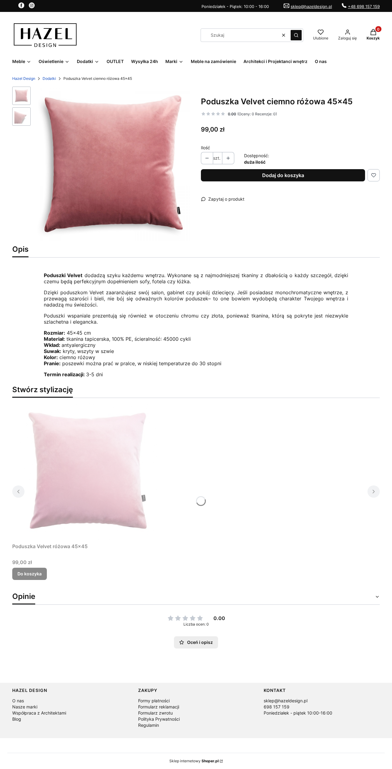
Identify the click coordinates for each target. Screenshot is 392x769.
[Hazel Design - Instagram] (32, 6)
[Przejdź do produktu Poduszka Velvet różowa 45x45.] (88, 472)
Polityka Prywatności (159, 719)
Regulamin (148, 725)
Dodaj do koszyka (283, 175)
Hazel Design (23, 78)
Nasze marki (24, 706)
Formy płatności (154, 700)
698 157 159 (276, 706)
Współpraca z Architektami (39, 712)
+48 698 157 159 (364, 6)
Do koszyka (29, 573)
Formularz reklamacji (158, 706)
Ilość (205, 147)
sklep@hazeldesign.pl (311, 6)
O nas (18, 700)
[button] (296, 35)
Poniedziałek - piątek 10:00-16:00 (298, 712)
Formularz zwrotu (155, 712)
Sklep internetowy (194, 761)
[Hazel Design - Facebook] (21, 6)
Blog (16, 719)
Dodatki (49, 78)
